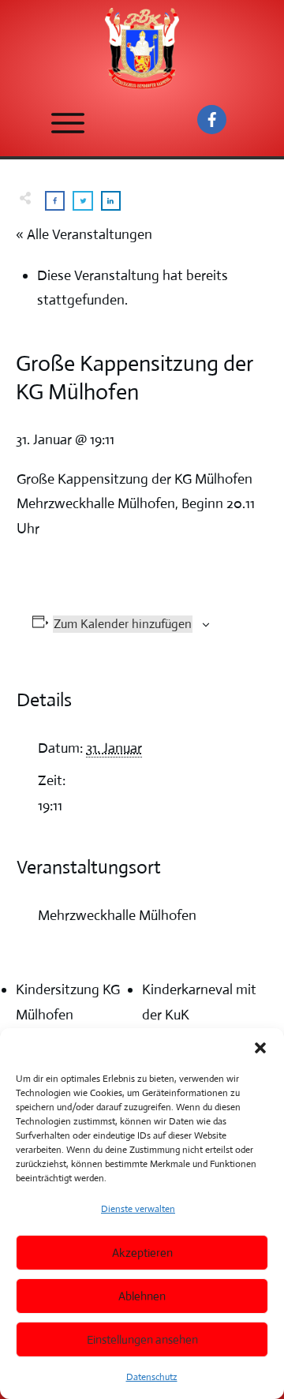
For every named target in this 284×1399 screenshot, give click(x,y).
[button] (260, 1048)
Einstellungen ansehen (142, 1339)
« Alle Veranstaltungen (84, 234)
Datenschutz (152, 1377)
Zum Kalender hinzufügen (123, 623)
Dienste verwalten (138, 1209)
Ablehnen (142, 1296)
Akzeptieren (142, 1252)
